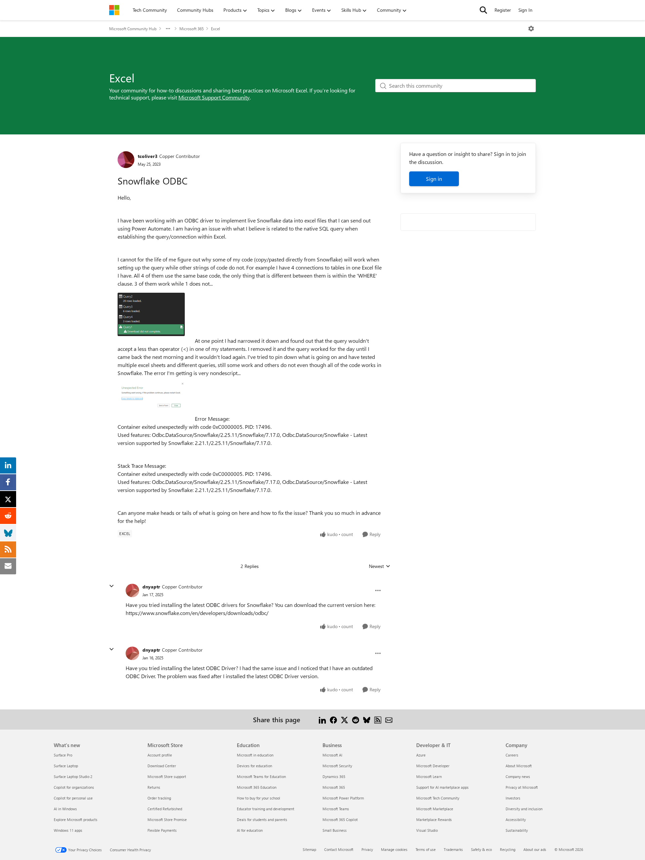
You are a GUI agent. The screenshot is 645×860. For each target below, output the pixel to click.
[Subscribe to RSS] (377, 719)
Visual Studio (427, 830)
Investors (513, 798)
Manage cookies (394, 849)
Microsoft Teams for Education (261, 776)
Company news (518, 776)
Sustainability (517, 830)
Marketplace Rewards (434, 819)
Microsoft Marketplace (434, 808)
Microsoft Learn (429, 776)
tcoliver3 (148, 156)
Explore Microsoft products (75, 819)
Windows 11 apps (68, 830)
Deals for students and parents (262, 819)
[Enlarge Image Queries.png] (151, 314)
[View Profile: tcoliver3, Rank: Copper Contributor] (126, 159)
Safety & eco (481, 849)
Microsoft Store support (166, 776)
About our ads (534, 849)
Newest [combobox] (379, 566)
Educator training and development (265, 808)
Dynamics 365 (333, 776)
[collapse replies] (112, 586)
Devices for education (254, 765)
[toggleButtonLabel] (531, 28)
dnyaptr (151, 586)
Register (502, 10)
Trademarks (453, 849)
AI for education (250, 830)
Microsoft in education (255, 754)
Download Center (161, 765)
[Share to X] (344, 719)
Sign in (434, 178)
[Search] (483, 10)
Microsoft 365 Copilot (340, 819)
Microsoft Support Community (214, 97)
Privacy (367, 849)
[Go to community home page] (114, 10)
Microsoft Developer (432, 765)
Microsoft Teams (335, 808)
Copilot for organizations (74, 787)
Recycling (507, 849)
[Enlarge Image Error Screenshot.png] (151, 396)
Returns (153, 787)
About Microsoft (519, 765)
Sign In (525, 10)
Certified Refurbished (164, 808)
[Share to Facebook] (333, 719)
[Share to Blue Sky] (366, 719)
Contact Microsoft (338, 849)
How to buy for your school (258, 798)
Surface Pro (63, 754)
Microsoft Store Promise (167, 819)
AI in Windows (65, 808)
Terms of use (426, 849)
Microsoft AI (332, 754)
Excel (215, 28)
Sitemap (309, 849)
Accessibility (516, 819)
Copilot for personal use (73, 798)
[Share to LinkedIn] (322, 719)
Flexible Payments (162, 830)
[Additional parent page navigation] (168, 28)
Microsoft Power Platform (343, 798)
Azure (421, 754)
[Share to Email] (388, 719)
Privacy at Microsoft (522, 787)
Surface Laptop (66, 765)
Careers (512, 754)
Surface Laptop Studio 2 (73, 776)
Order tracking (159, 798)
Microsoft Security (337, 765)
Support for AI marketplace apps (442, 787)
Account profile (159, 754)
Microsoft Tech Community (437, 798)
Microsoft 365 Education (256, 787)
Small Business (334, 830)
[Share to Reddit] (355, 719)
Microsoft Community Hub (133, 28)
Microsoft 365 (191, 28)
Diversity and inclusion (524, 808)
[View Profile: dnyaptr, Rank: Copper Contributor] (132, 590)
